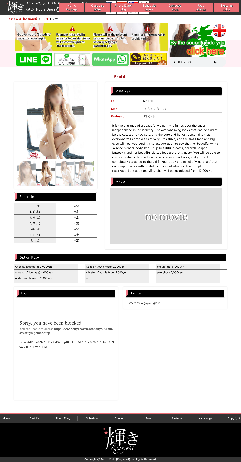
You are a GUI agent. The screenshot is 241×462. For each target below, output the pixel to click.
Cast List (97, 7)
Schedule (149, 7)
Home (71, 7)
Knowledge (205, 418)
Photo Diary (123, 7)
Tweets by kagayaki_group (144, 303)
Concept (175, 7)
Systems (226, 7)
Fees (200, 7)
